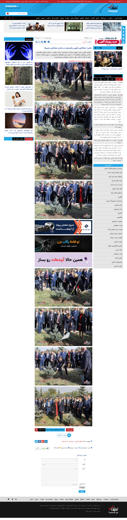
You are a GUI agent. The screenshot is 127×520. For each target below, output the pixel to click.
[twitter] (5, 18)
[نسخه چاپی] (37, 41)
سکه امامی (118, 250)
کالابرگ (120, 213)
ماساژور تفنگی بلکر (116, 193)
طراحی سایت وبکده (116, 237)
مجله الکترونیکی (61, 505)
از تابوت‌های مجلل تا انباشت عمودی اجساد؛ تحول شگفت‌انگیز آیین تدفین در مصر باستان (19, 88)
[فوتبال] (123, 34)
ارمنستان (71, 441)
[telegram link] (12, 499)
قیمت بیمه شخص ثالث (115, 229)
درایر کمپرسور (118, 209)
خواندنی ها (55, 18)
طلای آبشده (118, 258)
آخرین (84, 42)
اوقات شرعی (24, 1)
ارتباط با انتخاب (44, 1)
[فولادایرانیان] (63, 227)
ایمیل (83, 464)
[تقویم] (123, 38)
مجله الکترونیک (16, 1)
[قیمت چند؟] (123, 31)
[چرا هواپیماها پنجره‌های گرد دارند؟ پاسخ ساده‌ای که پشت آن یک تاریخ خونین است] (19, 120)
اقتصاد (93, 18)
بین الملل (103, 18)
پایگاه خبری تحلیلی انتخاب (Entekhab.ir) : (80, 61)
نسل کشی (64, 441)
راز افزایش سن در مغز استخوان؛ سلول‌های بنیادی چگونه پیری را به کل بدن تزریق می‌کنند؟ (19, 63)
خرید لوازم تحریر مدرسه (115, 172)
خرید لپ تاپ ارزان (116, 185)
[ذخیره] (42, 42)
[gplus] (42, 441)
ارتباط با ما (88, 505)
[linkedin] (46, 441)
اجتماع (87, 18)
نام (84, 459)
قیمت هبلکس (118, 225)
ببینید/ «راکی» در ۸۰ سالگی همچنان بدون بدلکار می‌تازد (107, 141)
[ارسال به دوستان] (39, 41)
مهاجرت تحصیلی (117, 221)
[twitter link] (8, 499)
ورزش (62, 18)
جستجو (46, 505)
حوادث (67, 18)
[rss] (13, 18)
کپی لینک (69, 430)
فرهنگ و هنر (74, 18)
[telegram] (9, 18)
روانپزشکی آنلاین (117, 262)
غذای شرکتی (118, 205)
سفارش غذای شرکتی (116, 233)
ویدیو (42, 18)
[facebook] (39, 441)
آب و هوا (31, 1)
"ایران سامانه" (88, 511)
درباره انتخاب (96, 505)
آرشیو (41, 505)
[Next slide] (95, 48)
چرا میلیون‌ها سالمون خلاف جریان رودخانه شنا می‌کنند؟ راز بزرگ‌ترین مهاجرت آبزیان (94, 25)
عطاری (120, 197)
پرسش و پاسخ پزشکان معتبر (113, 168)
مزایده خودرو (118, 242)
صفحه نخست (118, 18)
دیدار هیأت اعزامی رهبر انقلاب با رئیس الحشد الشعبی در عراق (107, 159)
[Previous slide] (101, 48)
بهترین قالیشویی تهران (115, 246)
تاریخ (97, 18)
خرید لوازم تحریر (117, 180)
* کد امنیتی (82, 484)
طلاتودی (119, 217)
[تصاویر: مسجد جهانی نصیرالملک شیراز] (108, 59)
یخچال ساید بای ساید (115, 176)
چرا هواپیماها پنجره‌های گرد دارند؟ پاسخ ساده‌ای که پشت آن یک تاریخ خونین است (19, 131)
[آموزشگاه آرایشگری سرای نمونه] (63, 260)
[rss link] (16, 499)
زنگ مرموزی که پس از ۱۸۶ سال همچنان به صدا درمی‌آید (55, 24)
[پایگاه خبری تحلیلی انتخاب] (114, 9)
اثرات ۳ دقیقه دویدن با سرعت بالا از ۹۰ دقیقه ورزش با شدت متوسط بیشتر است (17, 25)
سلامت (48, 18)
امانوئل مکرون (79, 441)
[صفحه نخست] (123, 28)
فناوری (82, 18)
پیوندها (37, 1)
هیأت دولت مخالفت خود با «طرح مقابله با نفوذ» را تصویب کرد (107, 126)
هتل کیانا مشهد (117, 189)
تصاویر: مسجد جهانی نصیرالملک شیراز (109, 69)
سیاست (110, 18)
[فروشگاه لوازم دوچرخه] (63, 243)
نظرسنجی (8, 1)
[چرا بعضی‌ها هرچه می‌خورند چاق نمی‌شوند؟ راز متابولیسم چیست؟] (19, 99)
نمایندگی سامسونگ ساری (114, 201)
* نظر (84, 469)
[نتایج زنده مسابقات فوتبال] (123, 41)
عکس (38, 18)
